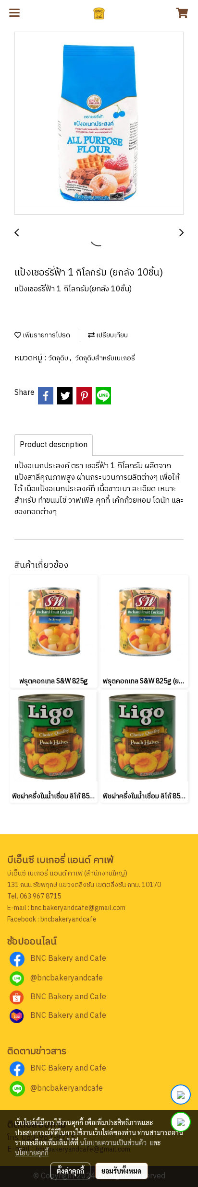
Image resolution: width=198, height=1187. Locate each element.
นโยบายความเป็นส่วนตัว (113, 1142)
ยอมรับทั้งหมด (121, 1170)
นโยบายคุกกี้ (32, 1152)
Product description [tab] (53, 444)
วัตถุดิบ (59, 358)
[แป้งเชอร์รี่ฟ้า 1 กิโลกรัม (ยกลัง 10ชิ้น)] (99, 123)
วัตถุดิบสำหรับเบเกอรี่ (105, 358)
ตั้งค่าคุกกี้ (70, 1170)
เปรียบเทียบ (111, 335)
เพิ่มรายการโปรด (45, 335)
